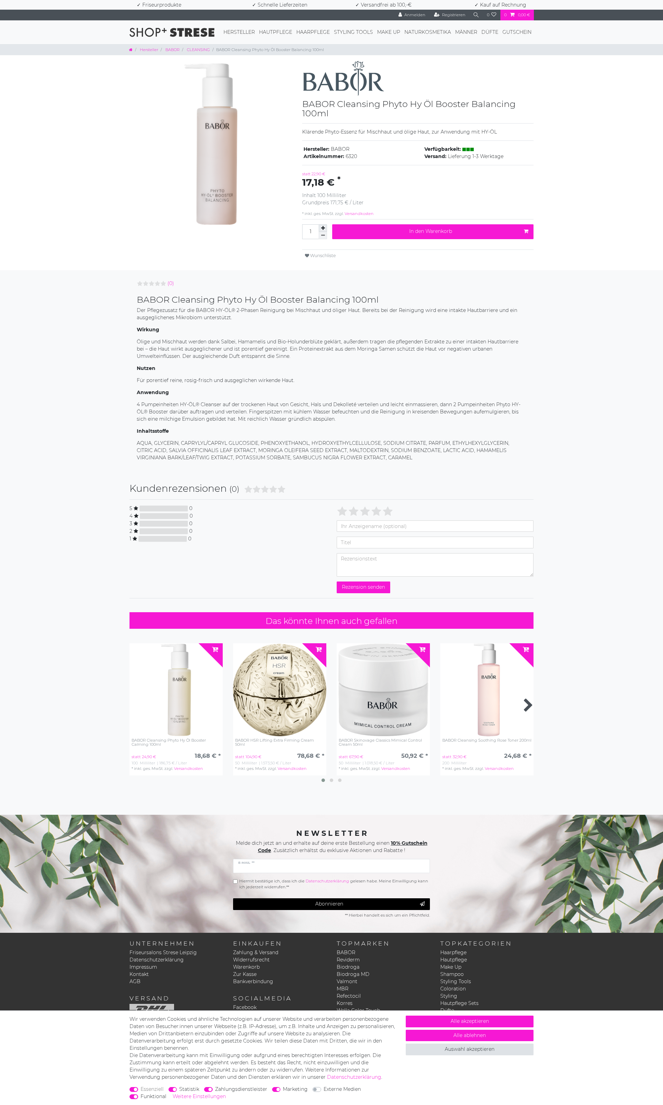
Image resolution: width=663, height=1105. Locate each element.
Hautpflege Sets (459, 1003)
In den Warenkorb (430, 231)
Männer (466, 32)
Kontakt (139, 974)
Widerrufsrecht (251, 960)
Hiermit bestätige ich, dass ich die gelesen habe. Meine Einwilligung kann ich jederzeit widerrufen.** (333, 884)
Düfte (489, 32)
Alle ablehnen (469, 1035)
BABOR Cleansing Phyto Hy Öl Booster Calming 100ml (169, 742)
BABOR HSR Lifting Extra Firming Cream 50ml (274, 742)
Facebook (245, 1007)
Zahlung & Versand (255, 952)
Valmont (347, 981)
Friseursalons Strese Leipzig (163, 952)
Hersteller (239, 32)
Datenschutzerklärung (156, 960)
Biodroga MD (353, 974)
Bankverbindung (253, 981)
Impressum (143, 967)
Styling (448, 996)
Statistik (189, 1089)
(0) (170, 283)
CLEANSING (198, 49)
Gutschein (516, 32)
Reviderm (348, 960)
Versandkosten (359, 213)
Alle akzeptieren (470, 1021)
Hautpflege (275, 32)
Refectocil (349, 996)
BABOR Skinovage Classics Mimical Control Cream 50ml (380, 742)
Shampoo (452, 974)
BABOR (172, 49)
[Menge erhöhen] (323, 228)
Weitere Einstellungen (199, 1096)
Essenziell (152, 1089)
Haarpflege (313, 32)
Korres (345, 1003)
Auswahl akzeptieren (469, 1049)
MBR (342, 989)
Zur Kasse (245, 974)
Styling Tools (353, 32)
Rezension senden (363, 587)
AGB (135, 981)
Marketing (295, 1089)
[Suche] (476, 15)
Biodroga (348, 967)
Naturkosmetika (427, 32)
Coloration (453, 989)
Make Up (388, 32)
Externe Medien (342, 1089)
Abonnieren (329, 904)
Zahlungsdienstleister (241, 1089)
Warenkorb (246, 967)
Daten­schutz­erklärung (354, 1077)
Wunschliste (322, 255)
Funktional (153, 1096)
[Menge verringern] (323, 235)
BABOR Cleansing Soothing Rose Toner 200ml (486, 740)
